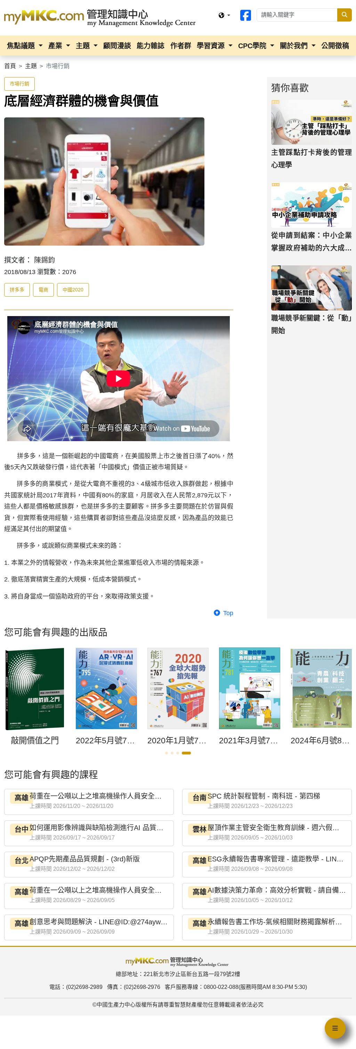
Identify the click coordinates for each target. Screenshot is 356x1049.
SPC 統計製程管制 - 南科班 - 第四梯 (264, 796)
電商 (43, 289)
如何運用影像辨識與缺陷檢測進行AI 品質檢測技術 (107, 828)
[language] (224, 15)
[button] (166, 753)
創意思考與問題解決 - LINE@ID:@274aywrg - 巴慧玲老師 (119, 922)
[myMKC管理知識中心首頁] (101, 17)
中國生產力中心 (116, 1005)
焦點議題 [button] (22, 46)
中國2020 (73, 289)
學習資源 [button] (212, 46)
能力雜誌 (150, 46)
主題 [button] (84, 46)
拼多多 (17, 289)
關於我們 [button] (295, 46)
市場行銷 (19, 83)
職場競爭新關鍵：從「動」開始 (311, 324)
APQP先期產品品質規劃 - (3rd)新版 (85, 859)
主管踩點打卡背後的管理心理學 (311, 159)
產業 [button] (56, 46)
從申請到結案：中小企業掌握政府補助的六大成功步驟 (311, 248)
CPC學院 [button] (253, 46)
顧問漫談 (117, 46)
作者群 (180, 46)
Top (227, 613)
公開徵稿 (335, 46)
